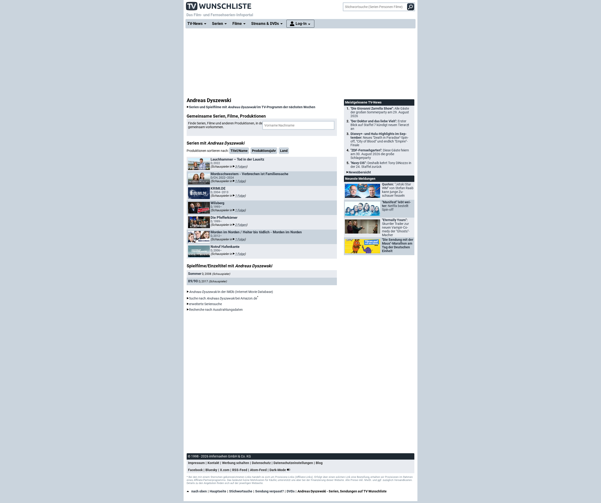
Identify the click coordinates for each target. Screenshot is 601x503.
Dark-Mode (278, 470)
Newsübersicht (360, 172)
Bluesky (211, 470)
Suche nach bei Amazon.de (223, 298)
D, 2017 (213, 281)
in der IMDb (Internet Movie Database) (231, 292)
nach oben (199, 491)
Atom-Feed (258, 470)
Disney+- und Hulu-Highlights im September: (379, 139)
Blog (319, 463)
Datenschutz (261, 463)
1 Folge (240, 181)
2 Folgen (240, 225)
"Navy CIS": (381, 165)
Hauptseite (218, 491)
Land (284, 151)
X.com (224, 470)
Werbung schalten (235, 463)
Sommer (194, 274)
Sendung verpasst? (269, 491)
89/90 (193, 281)
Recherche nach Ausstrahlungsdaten (216, 309)
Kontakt (213, 463)
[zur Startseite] (219, 4)
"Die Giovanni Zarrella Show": (380, 112)
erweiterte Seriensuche (205, 304)
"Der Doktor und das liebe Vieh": (380, 125)
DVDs (291, 491)
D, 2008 (216, 274)
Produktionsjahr (264, 151)
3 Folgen (240, 166)
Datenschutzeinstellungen (293, 463)
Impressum (196, 463)
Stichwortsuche (240, 491)
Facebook (195, 470)
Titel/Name (239, 151)
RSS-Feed (239, 470)
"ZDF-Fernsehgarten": (380, 154)
